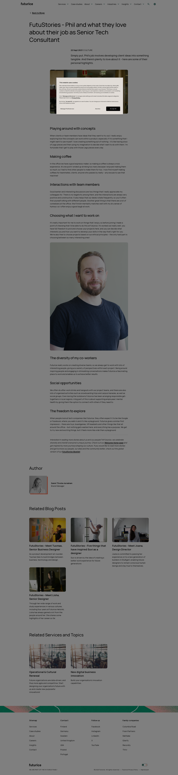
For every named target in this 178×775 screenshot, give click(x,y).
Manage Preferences (67, 108)
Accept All (113, 108)
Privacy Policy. (76, 98)
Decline (97, 108)
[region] (89, 95)
